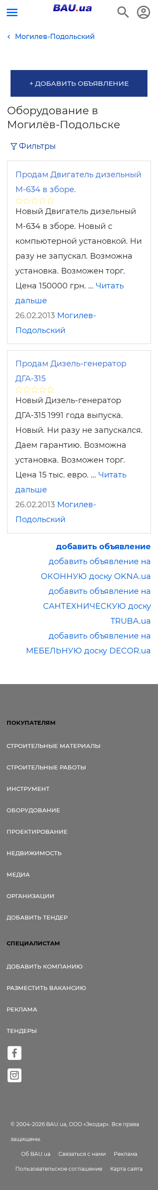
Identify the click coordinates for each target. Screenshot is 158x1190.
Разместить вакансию (46, 987)
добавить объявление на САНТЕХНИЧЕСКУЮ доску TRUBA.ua (97, 606)
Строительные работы (46, 767)
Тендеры (22, 1030)
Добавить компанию (45, 966)
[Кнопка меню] (12, 12)
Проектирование (37, 831)
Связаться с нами (82, 1154)
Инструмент (28, 788)
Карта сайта (126, 1168)
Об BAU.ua (35, 1154)
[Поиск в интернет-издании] (123, 12)
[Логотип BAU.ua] (72, 7)
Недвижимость (34, 853)
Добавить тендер (37, 917)
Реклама (22, 1009)
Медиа (18, 874)
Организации (30, 895)
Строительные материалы (54, 745)
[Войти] (143, 12)
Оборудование (33, 810)
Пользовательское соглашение (58, 1168)
